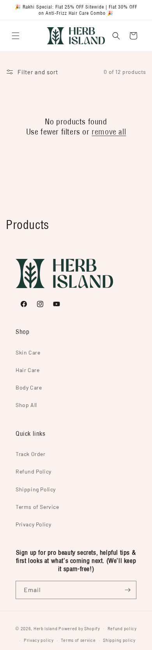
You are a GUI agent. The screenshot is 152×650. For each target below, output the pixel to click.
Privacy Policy (33, 524)
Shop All (26, 405)
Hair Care (27, 370)
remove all (109, 131)
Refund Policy (33, 471)
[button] (15, 35)
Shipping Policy (36, 489)
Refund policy (122, 628)
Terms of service (78, 640)
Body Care (29, 387)
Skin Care (28, 352)
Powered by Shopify (79, 628)
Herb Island (46, 628)
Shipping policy (119, 640)
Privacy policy (39, 640)
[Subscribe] (127, 590)
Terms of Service (37, 506)
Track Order (31, 454)
